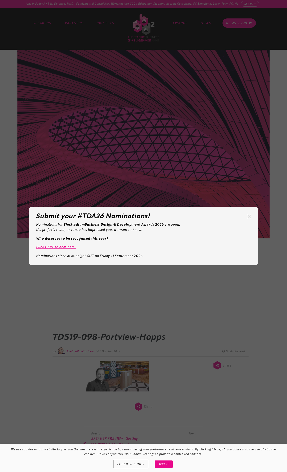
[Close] (249, 216)
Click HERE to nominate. (56, 247)
